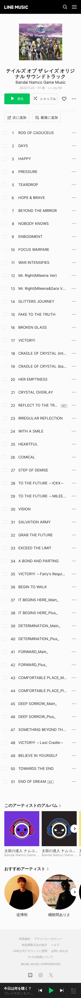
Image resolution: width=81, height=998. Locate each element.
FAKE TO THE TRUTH (37, 314)
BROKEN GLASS (32, 327)
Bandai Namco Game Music (41, 82)
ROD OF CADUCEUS (36, 133)
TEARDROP (28, 185)
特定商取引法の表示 (34, 945)
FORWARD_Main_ (33, 652)
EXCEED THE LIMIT (34, 548)
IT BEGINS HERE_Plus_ (37, 613)
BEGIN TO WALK (32, 587)
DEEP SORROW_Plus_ (37, 716)
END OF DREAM (32, 781)
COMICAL (26, 457)
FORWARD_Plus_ (32, 665)
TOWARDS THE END (36, 768)
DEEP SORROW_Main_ (37, 704)
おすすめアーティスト (26, 870)
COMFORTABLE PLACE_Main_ (42, 678)
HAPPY (24, 159)
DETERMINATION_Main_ (39, 626)
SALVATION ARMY (34, 522)
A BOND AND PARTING (38, 561)
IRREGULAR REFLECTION (40, 418)
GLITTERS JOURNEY (36, 301)
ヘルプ (55, 945)
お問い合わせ (59, 951)
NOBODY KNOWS (33, 223)
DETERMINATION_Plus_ (38, 639)
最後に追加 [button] (49, 117)
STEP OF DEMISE (33, 470)
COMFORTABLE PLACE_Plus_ (42, 691)
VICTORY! (26, 340)
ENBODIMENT (30, 236)
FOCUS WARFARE (33, 249)
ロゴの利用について (40, 957)
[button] (51, 991)
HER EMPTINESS (33, 379)
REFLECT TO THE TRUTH (37, 405)
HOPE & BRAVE (31, 197)
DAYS (23, 146)
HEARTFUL (28, 444)
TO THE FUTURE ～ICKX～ (41, 483)
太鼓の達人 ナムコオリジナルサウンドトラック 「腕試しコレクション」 (21, 851)
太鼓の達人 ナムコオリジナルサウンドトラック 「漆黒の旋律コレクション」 (59, 851)
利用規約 (24, 938)
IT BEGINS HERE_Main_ (38, 600)
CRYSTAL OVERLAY (35, 392)
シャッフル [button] (47, 99)
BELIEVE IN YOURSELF (38, 755)
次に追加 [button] (19, 117)
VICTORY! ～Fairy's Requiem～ (41, 574)
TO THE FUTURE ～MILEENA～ (42, 496)
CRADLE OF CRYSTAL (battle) (42, 366)
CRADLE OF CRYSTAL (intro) (41, 353)
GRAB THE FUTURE (35, 535)
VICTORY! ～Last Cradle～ (41, 742)
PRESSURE (27, 172)
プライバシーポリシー (48, 938)
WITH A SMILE (30, 431)
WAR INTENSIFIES (33, 262)
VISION (24, 509)
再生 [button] (20, 99)
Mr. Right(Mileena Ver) (37, 275)
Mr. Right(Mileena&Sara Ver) (41, 288)
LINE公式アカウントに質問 (30, 951)
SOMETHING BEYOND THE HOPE (41, 729)
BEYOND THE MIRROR (37, 210)
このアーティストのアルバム (33, 807)
